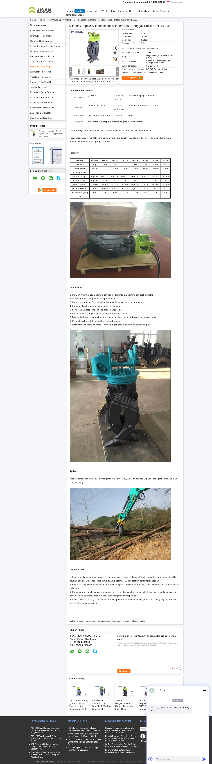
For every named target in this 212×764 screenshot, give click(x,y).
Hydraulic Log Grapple (60, 20)
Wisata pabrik (108, 11)
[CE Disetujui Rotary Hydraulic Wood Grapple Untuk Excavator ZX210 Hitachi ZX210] (79, 691)
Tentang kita (92, 11)
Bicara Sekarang (161, 11)
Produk (79, 11)
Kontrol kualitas (125, 11)
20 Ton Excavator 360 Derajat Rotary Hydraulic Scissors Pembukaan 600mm (121, 745)
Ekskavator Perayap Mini (42, 107)
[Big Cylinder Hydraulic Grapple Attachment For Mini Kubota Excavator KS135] (94, 47)
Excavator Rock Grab (40, 71)
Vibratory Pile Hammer (41, 77)
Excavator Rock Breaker (42, 30)
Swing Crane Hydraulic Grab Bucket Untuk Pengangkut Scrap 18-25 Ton (83, 735)
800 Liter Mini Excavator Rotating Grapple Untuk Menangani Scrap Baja (84, 729)
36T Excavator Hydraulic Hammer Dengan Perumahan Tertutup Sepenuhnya (45, 746)
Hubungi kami (143, 11)
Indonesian (176, 2)
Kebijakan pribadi (44, 761)
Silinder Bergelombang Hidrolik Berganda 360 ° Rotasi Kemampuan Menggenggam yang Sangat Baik (124, 709)
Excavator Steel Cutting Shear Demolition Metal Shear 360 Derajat (120, 751)
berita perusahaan (75, 15)
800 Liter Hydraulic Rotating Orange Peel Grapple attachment (83, 749)
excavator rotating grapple (134, 621)
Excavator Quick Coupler (42, 92)
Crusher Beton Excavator (42, 61)
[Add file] (150, 759)
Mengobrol (132, 78)
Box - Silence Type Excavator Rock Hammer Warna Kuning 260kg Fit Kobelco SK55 (45, 754)
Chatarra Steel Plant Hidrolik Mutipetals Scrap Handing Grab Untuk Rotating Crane (84, 741)
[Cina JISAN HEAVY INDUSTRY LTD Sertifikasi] (38, 155)
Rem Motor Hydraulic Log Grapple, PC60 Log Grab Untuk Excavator (101, 706)
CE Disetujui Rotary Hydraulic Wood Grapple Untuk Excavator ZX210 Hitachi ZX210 (78, 706)
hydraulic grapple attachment (109, 621)
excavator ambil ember (41, 102)
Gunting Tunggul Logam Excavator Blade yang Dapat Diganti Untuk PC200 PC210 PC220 (120, 730)
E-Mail (144, 741)
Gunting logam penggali (42, 51)
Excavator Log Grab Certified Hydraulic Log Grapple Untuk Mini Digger (51, 134)
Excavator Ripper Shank (42, 97)
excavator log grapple (86, 621)
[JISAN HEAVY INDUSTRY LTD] (70, 71)
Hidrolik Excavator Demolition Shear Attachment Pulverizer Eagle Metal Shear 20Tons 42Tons (120, 738)
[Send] (204, 759)
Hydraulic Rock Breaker (41, 36)
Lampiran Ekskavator (40, 113)
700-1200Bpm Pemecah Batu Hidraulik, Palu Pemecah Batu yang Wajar (46, 738)
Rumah (69, 11)
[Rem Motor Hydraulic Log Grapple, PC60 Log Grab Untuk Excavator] (102, 691)
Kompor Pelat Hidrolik (40, 82)
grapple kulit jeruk (38, 87)
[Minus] (204, 690)
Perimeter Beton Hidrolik (42, 56)
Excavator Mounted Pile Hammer (46, 46)
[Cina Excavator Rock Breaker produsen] (40, 10)
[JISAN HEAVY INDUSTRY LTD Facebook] (143, 737)
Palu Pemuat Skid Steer (41, 118)
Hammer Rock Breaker (41, 41)
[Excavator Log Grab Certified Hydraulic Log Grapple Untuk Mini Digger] (33, 133)
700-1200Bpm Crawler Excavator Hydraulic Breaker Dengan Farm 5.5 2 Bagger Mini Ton (47, 730)
